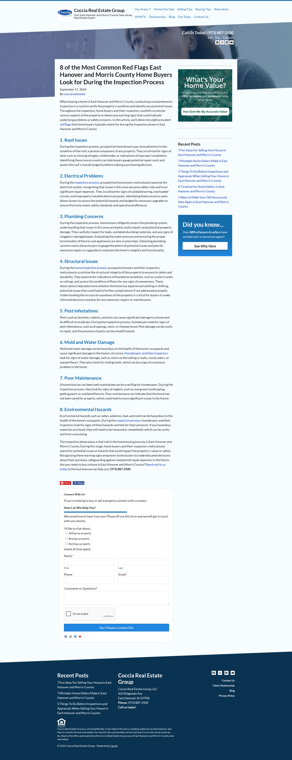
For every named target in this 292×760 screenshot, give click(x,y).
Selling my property (80, 533)
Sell (210, 37)
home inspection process (91, 268)
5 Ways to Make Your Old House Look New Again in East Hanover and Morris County (203, 201)
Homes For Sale (164, 9)
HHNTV (140, 17)
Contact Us (201, 17)
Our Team (184, 17)
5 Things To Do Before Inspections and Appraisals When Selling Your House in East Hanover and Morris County (203, 176)
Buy (217, 37)
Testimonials (157, 17)
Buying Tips (203, 9)
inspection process (87, 182)
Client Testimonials (224, 685)
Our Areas (141, 9)
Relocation (221, 9)
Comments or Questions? (80, 588)
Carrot (114, 745)
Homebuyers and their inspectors (146, 353)
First (66, 567)
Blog (172, 17)
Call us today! (127, 707)
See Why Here (205, 246)
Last (120, 567)
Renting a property (79, 543)
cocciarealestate (74, 94)
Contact (228, 37)
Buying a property (79, 538)
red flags (65, 124)
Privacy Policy (227, 695)
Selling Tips (184, 9)
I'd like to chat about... (78, 528)
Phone (68, 574)
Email (122, 574)
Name (68, 556)
